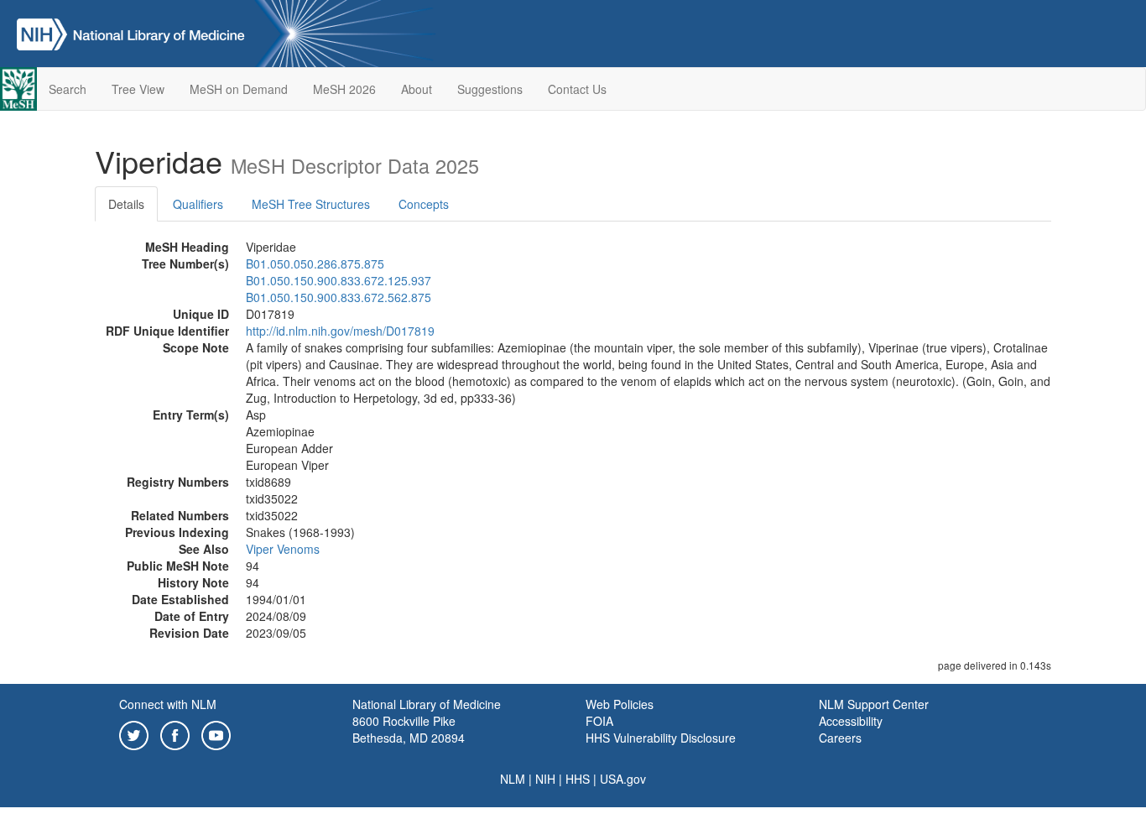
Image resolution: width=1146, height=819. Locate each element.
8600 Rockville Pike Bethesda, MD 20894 (408, 729)
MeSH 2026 (344, 89)
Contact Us (577, 89)
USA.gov (623, 778)
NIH (545, 778)
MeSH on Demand (239, 89)
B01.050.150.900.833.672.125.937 (338, 280)
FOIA (599, 720)
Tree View (138, 89)
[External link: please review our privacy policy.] (133, 733)
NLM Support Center (874, 704)
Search (67, 89)
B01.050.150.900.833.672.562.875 (338, 297)
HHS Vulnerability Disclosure (661, 737)
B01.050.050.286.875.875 (315, 263)
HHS (577, 778)
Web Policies (620, 704)
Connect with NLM (167, 704)
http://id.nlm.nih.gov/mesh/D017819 (340, 330)
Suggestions (490, 89)
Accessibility (851, 720)
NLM (512, 778)
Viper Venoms (283, 548)
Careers (840, 737)
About (416, 89)
